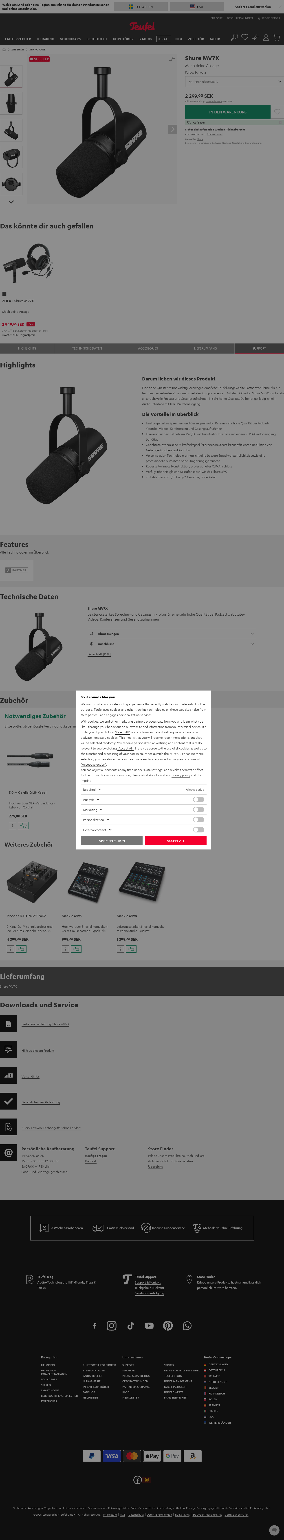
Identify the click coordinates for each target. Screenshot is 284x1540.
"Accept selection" (93, 764)
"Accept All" (125, 748)
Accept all (176, 840)
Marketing (90, 810)
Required (89, 789)
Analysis (88, 799)
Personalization (93, 820)
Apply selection (112, 840)
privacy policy (181, 775)
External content (94, 830)
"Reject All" (122, 732)
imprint (86, 780)
